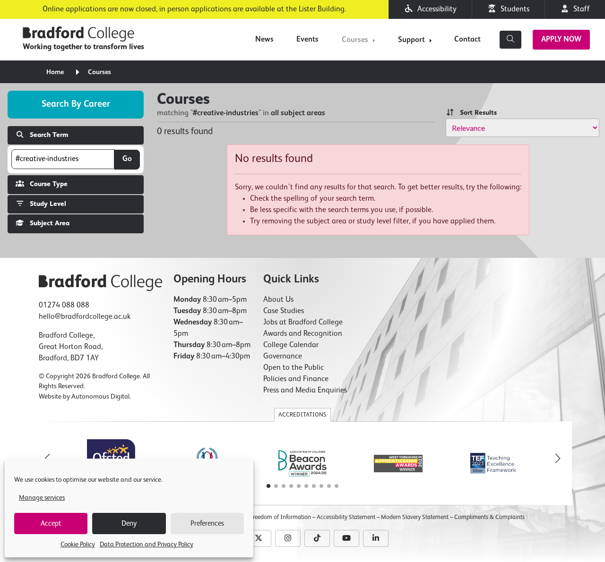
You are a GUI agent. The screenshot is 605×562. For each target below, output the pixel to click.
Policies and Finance (295, 379)
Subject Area (46, 223)
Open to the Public (293, 368)
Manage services (42, 497)
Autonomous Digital (100, 396)
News (264, 39)
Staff (580, 9)
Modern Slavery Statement (415, 517)
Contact (467, 39)
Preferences (207, 523)
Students (513, 9)
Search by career (76, 104)
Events (307, 39)
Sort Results (475, 113)
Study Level (45, 204)
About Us (278, 300)
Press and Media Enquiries (305, 390)
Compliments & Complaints (489, 517)
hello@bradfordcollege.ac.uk (84, 317)
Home (55, 72)
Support (411, 40)
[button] (557, 458)
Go (127, 159)
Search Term (46, 135)
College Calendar (291, 345)
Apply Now (561, 39)
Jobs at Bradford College (303, 322)
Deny (129, 523)
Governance (282, 356)
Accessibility (435, 9)
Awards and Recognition (302, 334)
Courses (355, 40)
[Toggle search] (510, 40)
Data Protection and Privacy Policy (146, 544)
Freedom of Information (280, 517)
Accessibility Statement (346, 517)
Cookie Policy (77, 544)
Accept (51, 523)
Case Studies (283, 311)
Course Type (46, 184)
